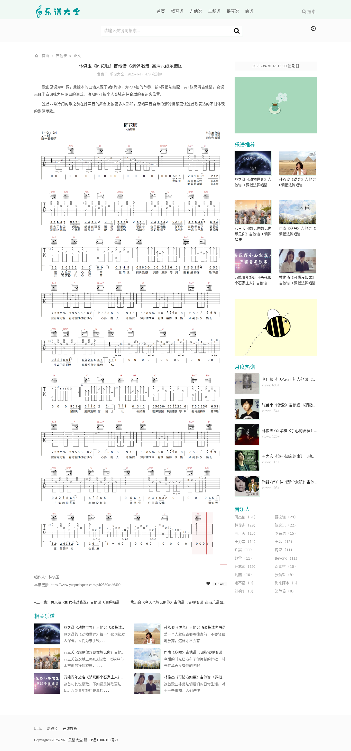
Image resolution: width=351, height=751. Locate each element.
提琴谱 (233, 11)
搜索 (311, 11)
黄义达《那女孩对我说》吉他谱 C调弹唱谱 (85, 602)
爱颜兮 (52, 728)
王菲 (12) (283, 542)
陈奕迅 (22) (285, 525)
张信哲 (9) (284, 575)
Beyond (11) (286, 558)
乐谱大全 (117, 74)
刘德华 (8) (244, 591)
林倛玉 (54, 577)
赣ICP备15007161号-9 (101, 740)
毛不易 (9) (244, 583)
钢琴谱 (177, 11)
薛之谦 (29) (285, 517)
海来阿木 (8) (286, 583)
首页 (161, 11)
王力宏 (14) (245, 542)
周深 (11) (283, 550)
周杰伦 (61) (245, 517)
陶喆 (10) (243, 575)
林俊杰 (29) (245, 525)
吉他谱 (196, 11)
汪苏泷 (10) (245, 566)
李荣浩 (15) (285, 533)
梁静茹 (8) (284, 591)
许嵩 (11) (243, 550)
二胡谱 (214, 11)
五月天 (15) (245, 533)
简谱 (249, 11)
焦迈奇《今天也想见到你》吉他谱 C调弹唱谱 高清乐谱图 (177, 602)
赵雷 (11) (243, 558)
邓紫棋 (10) (285, 566)
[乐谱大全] (57, 13)
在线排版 (70, 728)
